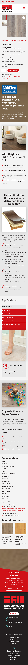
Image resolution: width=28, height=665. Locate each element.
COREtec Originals (15, 40)
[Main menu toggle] (24, 8)
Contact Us (14, 657)
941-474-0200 (9, 2)
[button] (23, 17)
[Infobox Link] (14, 366)
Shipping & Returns (14, 655)
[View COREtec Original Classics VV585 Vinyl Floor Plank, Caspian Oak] (4, 17)
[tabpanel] (14, 353)
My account (14, 654)
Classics (23, 40)
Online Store (5, 40)
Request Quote (13, 588)
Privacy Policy (14, 659)
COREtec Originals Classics (14, 76)
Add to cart (13, 70)
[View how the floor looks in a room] (4, 23)
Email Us (11, 626)
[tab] (14, 306)
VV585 (6, 78)
